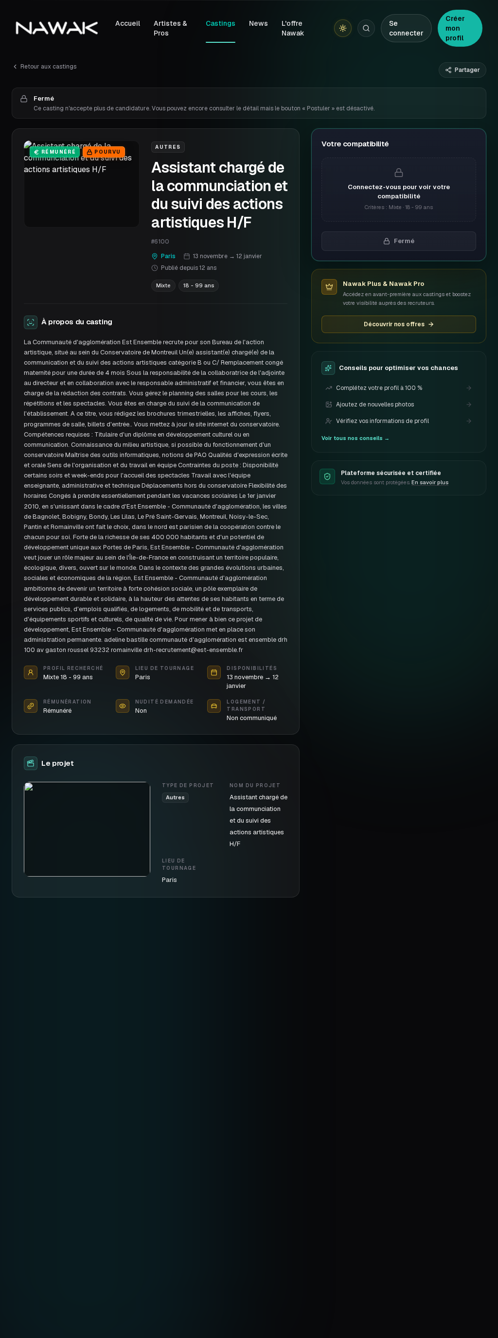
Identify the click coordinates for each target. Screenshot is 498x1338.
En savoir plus (429, 482)
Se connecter (406, 28)
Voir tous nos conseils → (355, 438)
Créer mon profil (455, 28)
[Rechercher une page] (366, 28)
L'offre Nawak (293, 28)
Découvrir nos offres (394, 324)
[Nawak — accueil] (57, 28)
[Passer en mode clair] (343, 28)
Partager (467, 70)
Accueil (127, 23)
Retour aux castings (48, 66)
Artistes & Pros (170, 28)
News (258, 23)
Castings (220, 23)
